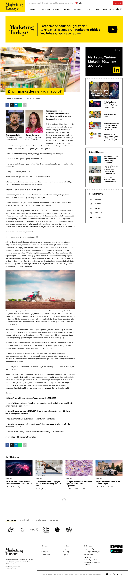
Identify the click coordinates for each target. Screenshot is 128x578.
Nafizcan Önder (10, 487)
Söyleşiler (77, 9)
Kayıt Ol (65, 555)
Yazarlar (97, 9)
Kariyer (87, 9)
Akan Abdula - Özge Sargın (14, 98)
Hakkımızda (88, 546)
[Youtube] (117, 574)
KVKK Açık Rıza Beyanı (92, 552)
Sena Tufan (69, 489)
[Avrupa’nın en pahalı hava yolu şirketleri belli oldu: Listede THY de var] (95, 125)
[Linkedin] (121, 574)
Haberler (32, 9)
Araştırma (107, 9)
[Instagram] (114, 574)
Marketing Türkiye (41, 489)
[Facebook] (107, 574)
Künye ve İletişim (90, 549)
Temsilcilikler (26, 520)
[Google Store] (116, 552)
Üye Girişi (65, 552)
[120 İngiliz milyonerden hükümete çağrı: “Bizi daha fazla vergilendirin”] (79, 468)
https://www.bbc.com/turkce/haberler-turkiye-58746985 (31, 419)
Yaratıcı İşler (45, 9)
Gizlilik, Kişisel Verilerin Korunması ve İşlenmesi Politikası (92, 562)
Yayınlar (54, 520)
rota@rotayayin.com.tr (13, 567)
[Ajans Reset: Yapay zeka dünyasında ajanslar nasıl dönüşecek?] (95, 159)
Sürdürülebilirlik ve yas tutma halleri (21, 437)
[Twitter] (110, 574)
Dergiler (56, 9)
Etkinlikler (66, 9)
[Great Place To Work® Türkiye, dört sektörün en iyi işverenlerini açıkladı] (95, 136)
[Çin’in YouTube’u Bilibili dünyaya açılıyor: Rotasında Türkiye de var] (95, 104)
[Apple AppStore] (116, 548)
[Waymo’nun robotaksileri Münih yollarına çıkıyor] (109, 468)
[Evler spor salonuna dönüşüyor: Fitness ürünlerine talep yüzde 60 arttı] (49, 468)
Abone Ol (117, 3)
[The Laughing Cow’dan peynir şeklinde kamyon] (95, 179)
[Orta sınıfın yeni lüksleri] (95, 114)
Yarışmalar (11, 520)
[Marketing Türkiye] (15, 6)
